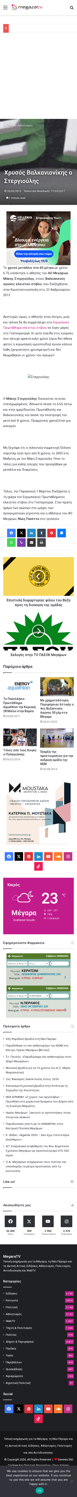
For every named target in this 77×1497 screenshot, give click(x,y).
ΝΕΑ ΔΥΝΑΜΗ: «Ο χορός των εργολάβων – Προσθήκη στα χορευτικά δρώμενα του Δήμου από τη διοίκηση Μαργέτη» (39, 1101)
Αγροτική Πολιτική (18, 1383)
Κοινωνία (12, 1300)
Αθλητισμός (25, 125)
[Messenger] (61, 533)
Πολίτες (11, 1334)
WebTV (10, 1321)
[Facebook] (11, 533)
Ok (39, 1490)
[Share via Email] (31, 542)
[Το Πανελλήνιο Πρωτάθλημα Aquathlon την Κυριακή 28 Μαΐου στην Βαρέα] (20, 686)
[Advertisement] (38, 78)
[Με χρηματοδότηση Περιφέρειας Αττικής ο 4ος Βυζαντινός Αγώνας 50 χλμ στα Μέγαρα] (57, 686)
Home (11, 125)
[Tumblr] (41, 533)
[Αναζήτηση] (72, 9)
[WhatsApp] (11, 542)
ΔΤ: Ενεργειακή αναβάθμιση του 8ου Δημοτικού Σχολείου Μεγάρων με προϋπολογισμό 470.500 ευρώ (37, 1150)
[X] (21, 533)
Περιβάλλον (14, 1362)
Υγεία (9, 1355)
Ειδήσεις (11, 1293)
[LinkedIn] (31, 533)
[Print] (41, 542)
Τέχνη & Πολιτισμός (19, 1327)
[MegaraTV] (28, 7)
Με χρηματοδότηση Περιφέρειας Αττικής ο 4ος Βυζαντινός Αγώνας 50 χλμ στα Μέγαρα (57, 708)
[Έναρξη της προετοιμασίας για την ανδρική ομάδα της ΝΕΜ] (57, 738)
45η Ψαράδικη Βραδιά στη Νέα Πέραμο (31, 1039)
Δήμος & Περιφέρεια (20, 1341)
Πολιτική (12, 1307)
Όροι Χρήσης (61, 1465)
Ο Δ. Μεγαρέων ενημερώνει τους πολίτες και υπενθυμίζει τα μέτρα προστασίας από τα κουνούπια (36, 1166)
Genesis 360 (65, 1459)
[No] (72, 1481)
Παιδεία (11, 1348)
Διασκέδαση (14, 1369)
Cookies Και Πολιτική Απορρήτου (29, 1465)
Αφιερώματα (14, 1376)
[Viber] (21, 542)
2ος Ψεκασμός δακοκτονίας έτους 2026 (32, 1079)
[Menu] (5, 9)
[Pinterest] (51, 533)
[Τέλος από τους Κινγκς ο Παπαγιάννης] (20, 737)
